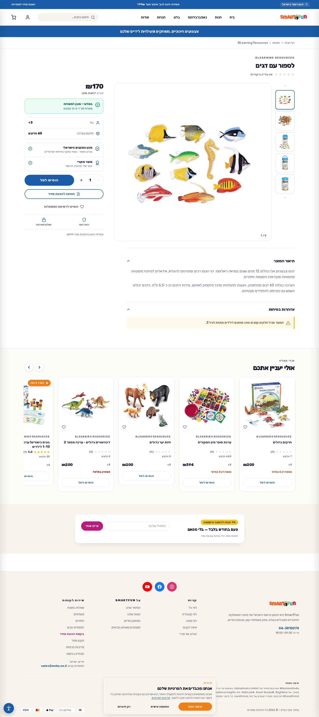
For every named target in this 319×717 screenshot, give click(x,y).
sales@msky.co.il (54, 665)
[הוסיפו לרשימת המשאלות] (245, 427)
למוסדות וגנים (75, 627)
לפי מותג (191, 621)
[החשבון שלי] (27, 17)
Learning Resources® (253, 43)
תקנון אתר (78, 640)
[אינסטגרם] (172, 587)
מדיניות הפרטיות (161, 697)
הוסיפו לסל (49, 180)
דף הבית (290, 43)
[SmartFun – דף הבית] (293, 17)
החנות (276, 43)
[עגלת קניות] (13, 17)
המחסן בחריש (132, 621)
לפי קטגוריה (189, 614)
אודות (145, 17)
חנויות (161, 17)
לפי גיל (193, 608)
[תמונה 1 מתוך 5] (285, 99)
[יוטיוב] (147, 587)
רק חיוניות (124, 706)
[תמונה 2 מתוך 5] (285, 120)
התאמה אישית (160, 706)
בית (232, 17)
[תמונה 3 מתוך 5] (285, 142)
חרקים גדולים (282, 442)
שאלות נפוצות (75, 608)
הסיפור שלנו (133, 608)
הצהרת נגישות (75, 654)
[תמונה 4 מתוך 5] (285, 163)
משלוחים (79, 614)
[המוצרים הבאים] (29, 367)
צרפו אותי (92, 526)
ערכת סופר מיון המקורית (214, 442)
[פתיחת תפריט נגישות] (9, 708)
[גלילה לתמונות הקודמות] (285, 86)
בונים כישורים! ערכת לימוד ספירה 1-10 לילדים (27, 444)
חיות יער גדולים (160, 442)
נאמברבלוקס (197, 17)
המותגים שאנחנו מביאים (126, 627)
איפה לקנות (190, 627)
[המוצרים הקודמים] (39, 367)
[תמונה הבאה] (121, 162)
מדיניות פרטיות (75, 647)
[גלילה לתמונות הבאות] (285, 198)
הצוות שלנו (134, 614)
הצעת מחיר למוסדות (23, 4)
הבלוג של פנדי (188, 634)
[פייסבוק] (159, 587)
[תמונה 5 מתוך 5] (285, 184)
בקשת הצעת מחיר (72, 634)
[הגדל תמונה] (193, 162)
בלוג (176, 17)
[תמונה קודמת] (264, 162)
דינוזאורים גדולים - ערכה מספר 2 (87, 442)
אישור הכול (195, 706)
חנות (218, 17)
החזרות (79, 621)
